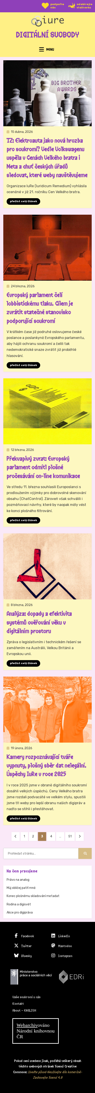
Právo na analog (18, 880)
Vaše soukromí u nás (26, 997)
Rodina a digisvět (19, 904)
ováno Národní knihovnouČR (36, 1030)
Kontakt (18, 1003)
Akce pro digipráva (20, 912)
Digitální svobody (47, 35)
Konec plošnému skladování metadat (33, 896)
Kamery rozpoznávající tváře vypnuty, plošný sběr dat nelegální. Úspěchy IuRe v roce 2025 (47, 765)
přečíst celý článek (23, 201)
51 (71, 836)
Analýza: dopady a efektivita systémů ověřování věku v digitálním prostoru (39, 622)
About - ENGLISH (24, 1010)
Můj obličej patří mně (21, 888)
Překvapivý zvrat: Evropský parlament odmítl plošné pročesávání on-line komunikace (43, 467)
